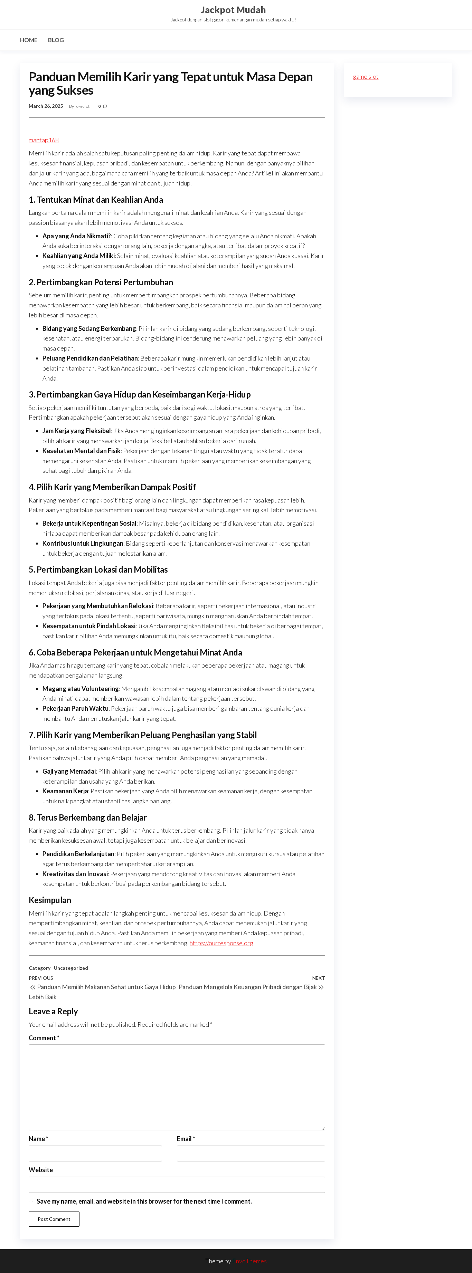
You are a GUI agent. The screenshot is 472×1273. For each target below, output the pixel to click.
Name (38, 1138)
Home (29, 40)
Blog (56, 40)
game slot (366, 76)
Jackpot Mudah (233, 9)
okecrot (83, 106)
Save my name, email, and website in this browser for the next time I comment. (144, 1201)
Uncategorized (71, 968)
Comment (44, 1038)
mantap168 (44, 140)
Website (41, 1170)
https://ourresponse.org (221, 943)
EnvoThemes (249, 1261)
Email (186, 1138)
